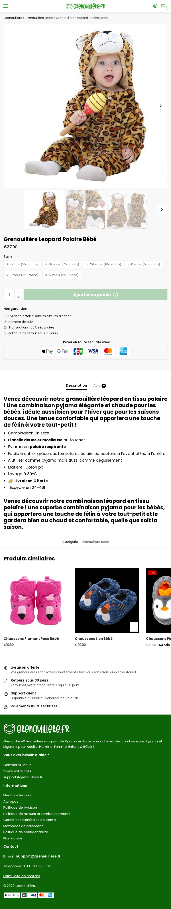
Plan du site (12, 838)
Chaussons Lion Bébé (94, 638)
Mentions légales (17, 795)
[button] (160, 105)
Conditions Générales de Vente (29, 819)
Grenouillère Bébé (39, 18)
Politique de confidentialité (25, 832)
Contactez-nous (17, 764)
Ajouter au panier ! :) (95, 294)
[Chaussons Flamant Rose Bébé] (36, 600)
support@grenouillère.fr (22, 777)
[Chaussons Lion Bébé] (107, 600)
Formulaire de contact (21, 876)
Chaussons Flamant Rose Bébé (31, 638)
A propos (10, 801)
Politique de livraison (20, 807)
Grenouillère (13, 18)
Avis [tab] (96, 385)
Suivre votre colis (17, 771)
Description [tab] (76, 385)
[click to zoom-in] (85, 106)
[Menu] (10, 6)
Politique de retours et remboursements (37, 813)
